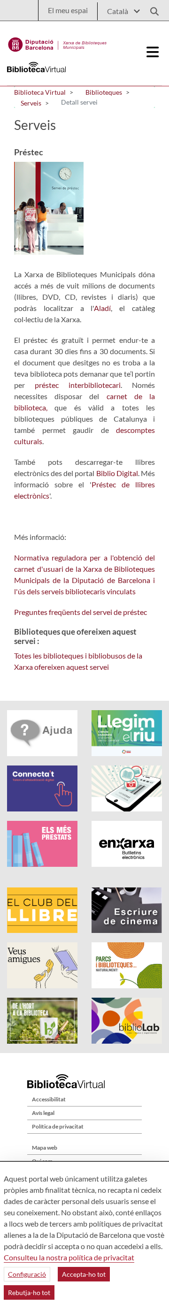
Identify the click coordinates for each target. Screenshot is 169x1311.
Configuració (27, 1274)
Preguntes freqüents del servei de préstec (80, 611)
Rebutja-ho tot (29, 1292)
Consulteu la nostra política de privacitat (69, 1257)
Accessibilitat (49, 1099)
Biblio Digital (117, 473)
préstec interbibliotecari (78, 384)
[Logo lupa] (151, 8)
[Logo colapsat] (153, 52)
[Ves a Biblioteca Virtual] (57, 42)
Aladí (102, 307)
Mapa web (44, 1147)
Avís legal (43, 1112)
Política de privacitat (58, 1126)
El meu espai (68, 10)
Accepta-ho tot (84, 1274)
